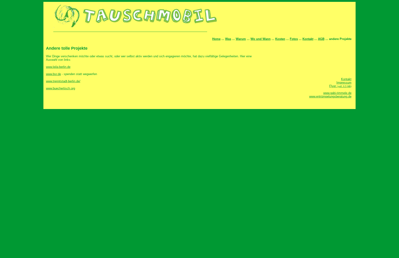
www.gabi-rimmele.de (337, 93)
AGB (321, 39)
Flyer (340, 86)
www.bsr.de (53, 74)
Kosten (280, 39)
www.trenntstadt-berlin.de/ (63, 81)
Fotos (294, 39)
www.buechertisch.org (60, 88)
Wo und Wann (261, 39)
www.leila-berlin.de (58, 67)
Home (216, 39)
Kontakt (307, 39)
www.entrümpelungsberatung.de (330, 96)
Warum (241, 39)
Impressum (343, 82)
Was (228, 39)
